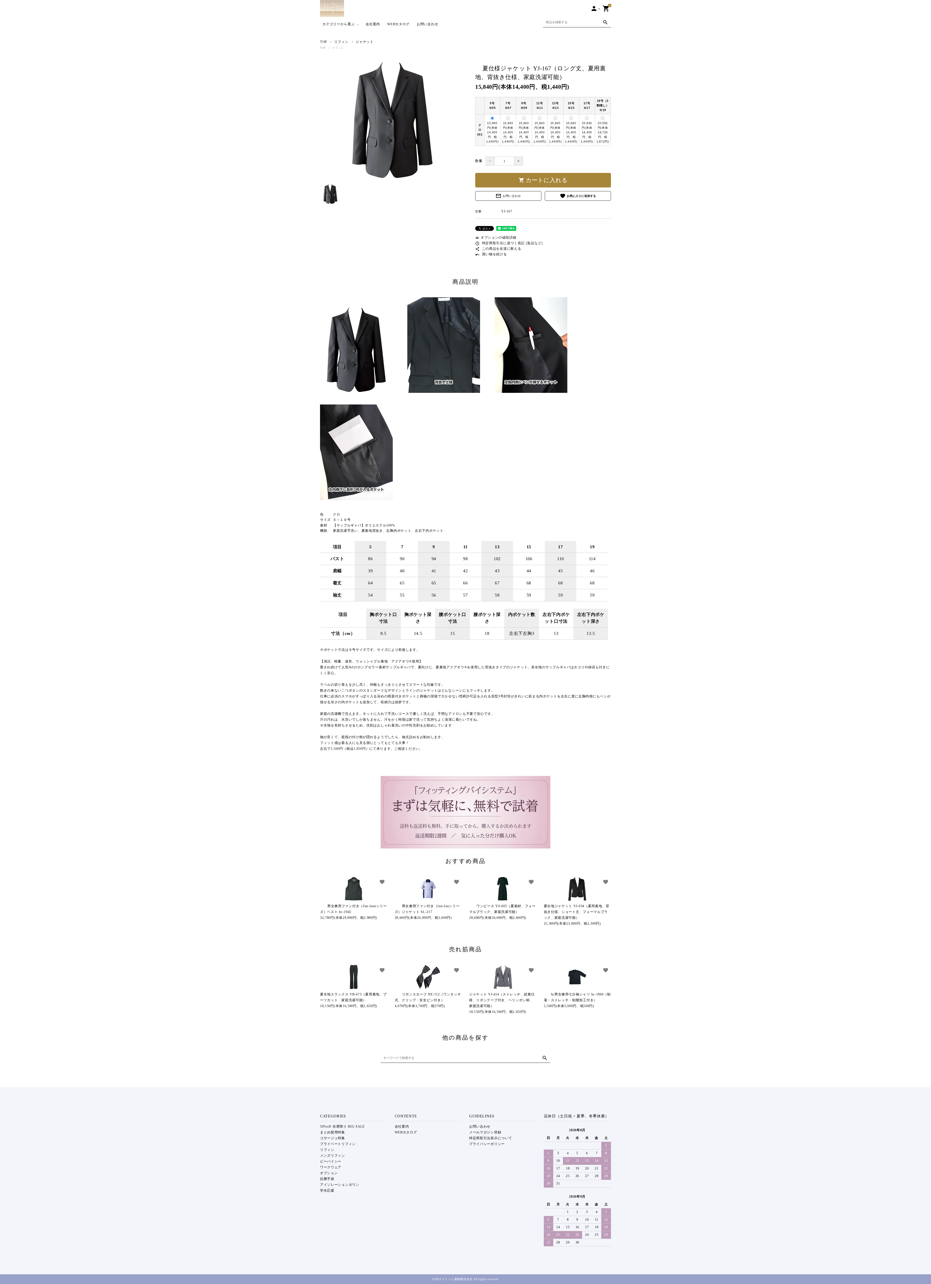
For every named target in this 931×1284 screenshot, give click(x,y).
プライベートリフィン (338, 1144)
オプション (329, 1173)
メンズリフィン (332, 1155)
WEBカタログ (398, 24)
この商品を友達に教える (498, 248)
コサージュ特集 (332, 1138)
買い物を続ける (491, 254)
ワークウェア (330, 1167)
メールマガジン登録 (485, 1132)
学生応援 (327, 1190)
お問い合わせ (427, 24)
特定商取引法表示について (490, 1138)
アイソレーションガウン (339, 1185)
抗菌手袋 (327, 1179)
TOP (323, 47)
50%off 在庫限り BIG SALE (342, 1126)
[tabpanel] (393, 119)
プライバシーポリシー (487, 1144)
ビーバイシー (330, 1161)
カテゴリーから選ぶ (338, 24)
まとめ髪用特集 (332, 1132)
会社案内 (373, 24)
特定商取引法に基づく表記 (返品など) (509, 243)
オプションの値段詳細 (495, 237)
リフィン (338, 47)
